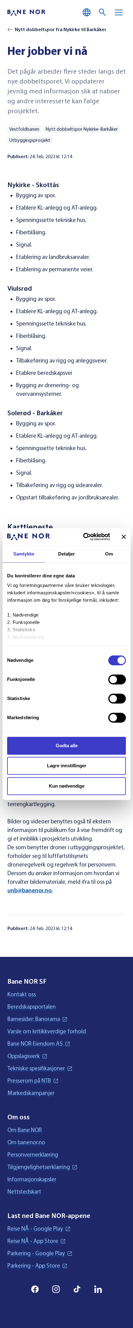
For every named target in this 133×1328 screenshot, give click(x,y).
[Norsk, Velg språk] (86, 12)
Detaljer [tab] (66, 553)
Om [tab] (109, 553)
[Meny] (119, 12)
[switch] (117, 679)
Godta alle (67, 745)
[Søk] (102, 12)
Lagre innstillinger (66, 765)
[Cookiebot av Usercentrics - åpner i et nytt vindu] (83, 537)
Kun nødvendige (66, 786)
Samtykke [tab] (24, 553)
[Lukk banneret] (124, 537)
